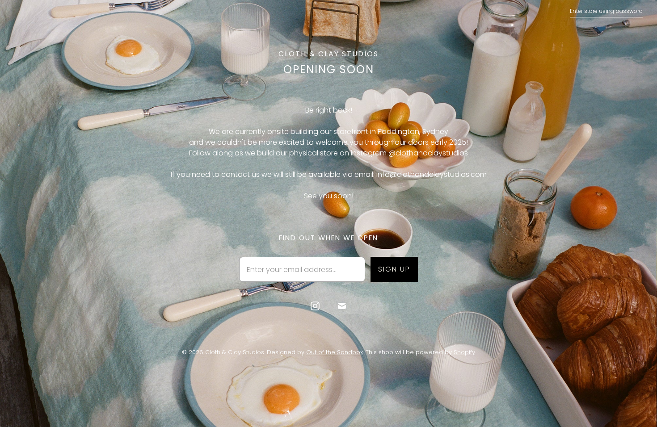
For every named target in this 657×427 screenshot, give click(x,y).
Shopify (464, 352)
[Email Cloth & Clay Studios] (342, 306)
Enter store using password (606, 11)
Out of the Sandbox (334, 352)
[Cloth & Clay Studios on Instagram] (315, 306)
